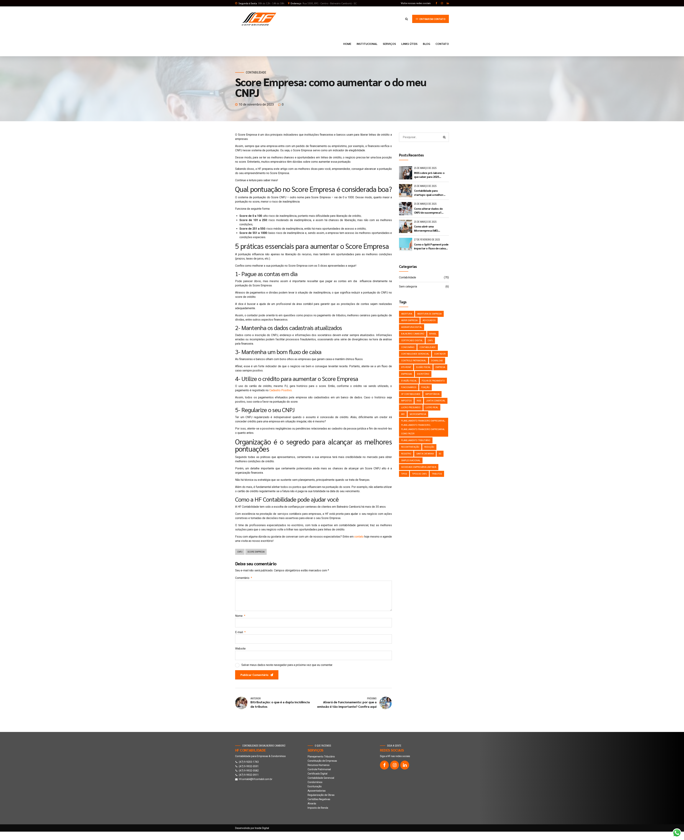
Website (240, 648)
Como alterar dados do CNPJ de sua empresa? (428, 210)
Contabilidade (256, 72)
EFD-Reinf (406, 367)
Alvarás (312, 803)
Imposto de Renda (318, 807)
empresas (406, 374)
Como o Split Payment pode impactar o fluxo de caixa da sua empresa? (431, 246)
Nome (240, 615)
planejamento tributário (415, 440)
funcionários (408, 387)
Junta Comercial (435, 400)
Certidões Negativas (319, 799)
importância (432, 394)
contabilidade (427, 347)
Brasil (432, 334)
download (437, 360)
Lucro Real (432, 407)
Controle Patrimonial (413, 360)
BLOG (426, 44)
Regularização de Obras (321, 795)
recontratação (410, 447)
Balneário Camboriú (412, 334)
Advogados (429, 320)
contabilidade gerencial (415, 354)
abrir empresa (409, 320)
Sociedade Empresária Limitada (418, 467)
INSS (419, 400)
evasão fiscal (409, 381)
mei (403, 414)
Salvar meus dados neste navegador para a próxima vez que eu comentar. (287, 665)
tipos (404, 474)
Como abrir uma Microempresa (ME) (426, 228)
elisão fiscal (423, 367)
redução (429, 447)
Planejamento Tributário (321, 756)
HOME (347, 44)
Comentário (243, 578)
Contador (440, 354)
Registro (406, 453)
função (425, 387)
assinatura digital (411, 327)
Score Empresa (256, 552)
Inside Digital (262, 828)
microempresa (418, 414)
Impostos (406, 400)
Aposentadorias (317, 790)
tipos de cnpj (419, 474)
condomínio (407, 347)
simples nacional (410, 460)
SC (440, 453)
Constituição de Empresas (322, 760)
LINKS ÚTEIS (409, 44)
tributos (437, 474)
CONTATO (442, 44)
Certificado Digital (317, 773)
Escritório (423, 374)
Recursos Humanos (319, 765)
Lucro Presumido (411, 407)
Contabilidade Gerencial (321, 777)
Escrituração (315, 786)
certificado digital (412, 340)
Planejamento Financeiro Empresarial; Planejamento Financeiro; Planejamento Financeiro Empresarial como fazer (423, 427)
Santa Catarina (425, 453)
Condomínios (315, 782)
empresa (440, 367)
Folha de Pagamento (433, 381)
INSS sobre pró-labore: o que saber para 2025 (429, 175)
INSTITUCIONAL (367, 44)
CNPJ (239, 552)
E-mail (240, 632)
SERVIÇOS (389, 44)
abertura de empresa (429, 314)
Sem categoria (408, 286)
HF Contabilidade (410, 394)
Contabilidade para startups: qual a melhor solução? (428, 193)
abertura (406, 314)
